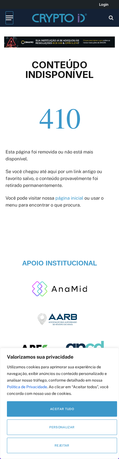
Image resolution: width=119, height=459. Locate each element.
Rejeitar (62, 445)
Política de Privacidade (27, 387)
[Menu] (9, 17)
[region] (59, 403)
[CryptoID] (59, 18)
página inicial (69, 198)
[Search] (110, 18)
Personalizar (61, 427)
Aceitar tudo (62, 409)
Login (103, 4)
